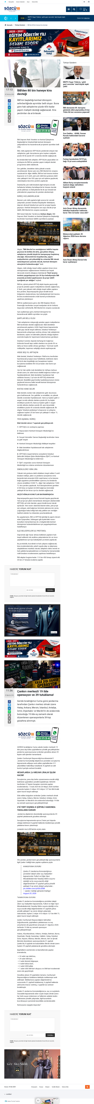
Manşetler (11, 2)
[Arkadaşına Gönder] (9, 114)
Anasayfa (34, 1087)
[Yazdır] (9, 117)
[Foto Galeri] (89, 2)
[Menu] (68, 9)
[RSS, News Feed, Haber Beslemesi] (87, 1087)
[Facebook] (9, 100)
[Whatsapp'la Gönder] (9, 110)
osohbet (8, 1094)
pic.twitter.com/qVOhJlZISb (34, 888)
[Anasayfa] (5, 2)
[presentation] (11, 18)
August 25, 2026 (29, 893)
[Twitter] (9, 104)
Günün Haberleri (20, 2)
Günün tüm (83, 18)
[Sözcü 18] (12, 9)
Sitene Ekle (35, 2)
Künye (41, 1087)
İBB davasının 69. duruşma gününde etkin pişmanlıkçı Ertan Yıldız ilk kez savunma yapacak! (46, 18)
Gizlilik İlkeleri (56, 1087)
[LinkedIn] (9, 107)
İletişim (47, 1087)
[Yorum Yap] (9, 121)
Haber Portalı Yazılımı (13, 1101)
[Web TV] (84, 2)
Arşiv (28, 2)
